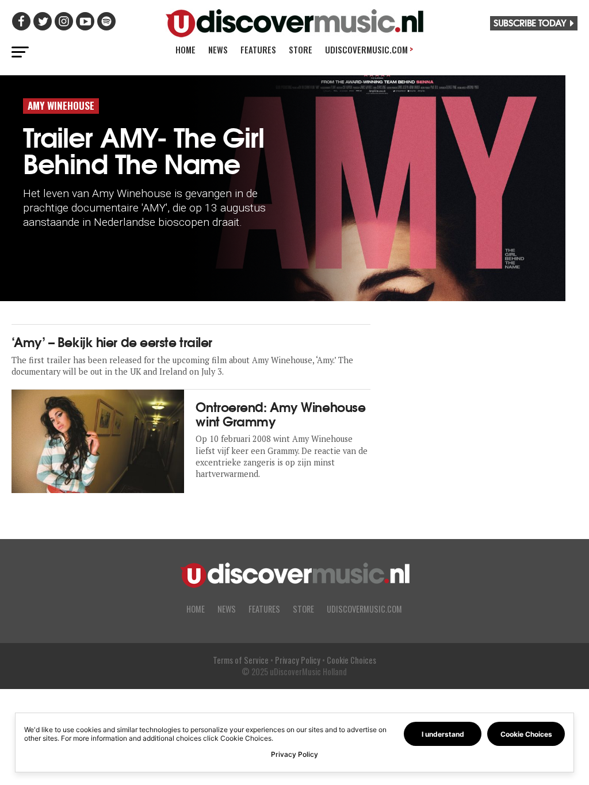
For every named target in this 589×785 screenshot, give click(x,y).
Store (300, 49)
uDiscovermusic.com (369, 49)
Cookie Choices (351, 660)
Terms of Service (241, 660)
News (218, 49)
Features (258, 49)
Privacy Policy (297, 660)
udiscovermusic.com (364, 609)
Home (185, 49)
